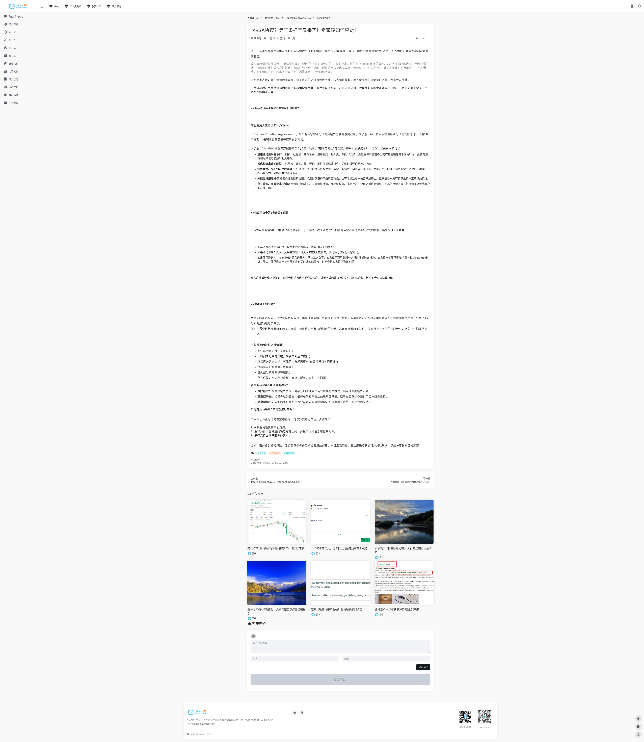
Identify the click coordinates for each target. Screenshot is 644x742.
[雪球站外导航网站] (197, 713)
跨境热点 (269, 18)
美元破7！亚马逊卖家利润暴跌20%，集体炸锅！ (276, 548)
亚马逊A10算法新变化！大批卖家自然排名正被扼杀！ (276, 611)
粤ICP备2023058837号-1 (199, 734)
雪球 (292, 38)
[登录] (632, 6)
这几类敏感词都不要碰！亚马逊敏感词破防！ (338, 609)
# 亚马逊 (261, 453)
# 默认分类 (289, 453)
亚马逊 (259, 18)
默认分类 (280, 18)
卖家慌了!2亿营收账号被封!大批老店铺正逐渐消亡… (403, 550)
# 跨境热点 (275, 453)
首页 (252, 18)
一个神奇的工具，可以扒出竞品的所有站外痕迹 (339, 548)
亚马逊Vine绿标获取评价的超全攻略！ (398, 609)
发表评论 (423, 667)
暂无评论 (259, 624)
